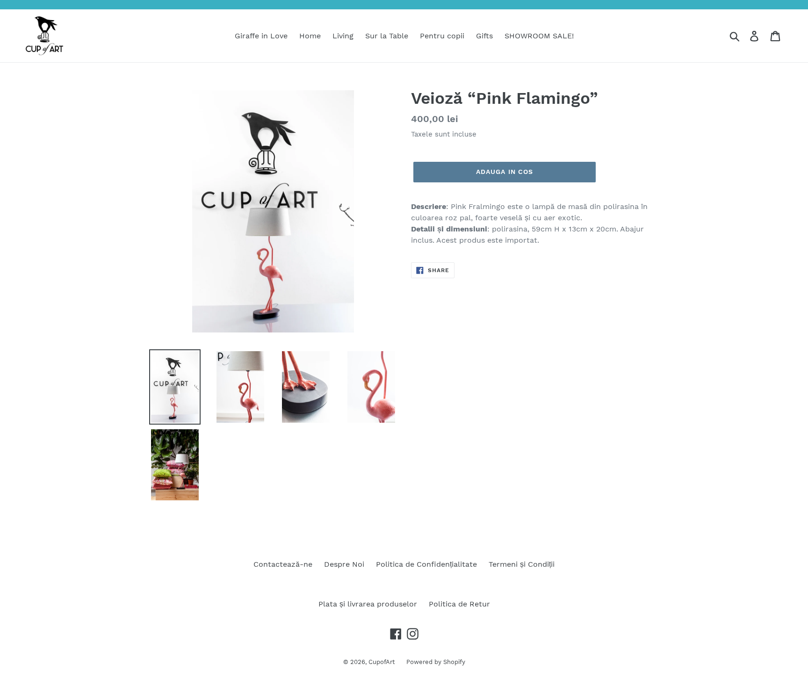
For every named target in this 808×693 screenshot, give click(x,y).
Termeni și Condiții (522, 564)
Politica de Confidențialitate (426, 564)
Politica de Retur (459, 603)
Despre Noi (344, 564)
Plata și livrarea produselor (367, 603)
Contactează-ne (282, 564)
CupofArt (381, 661)
